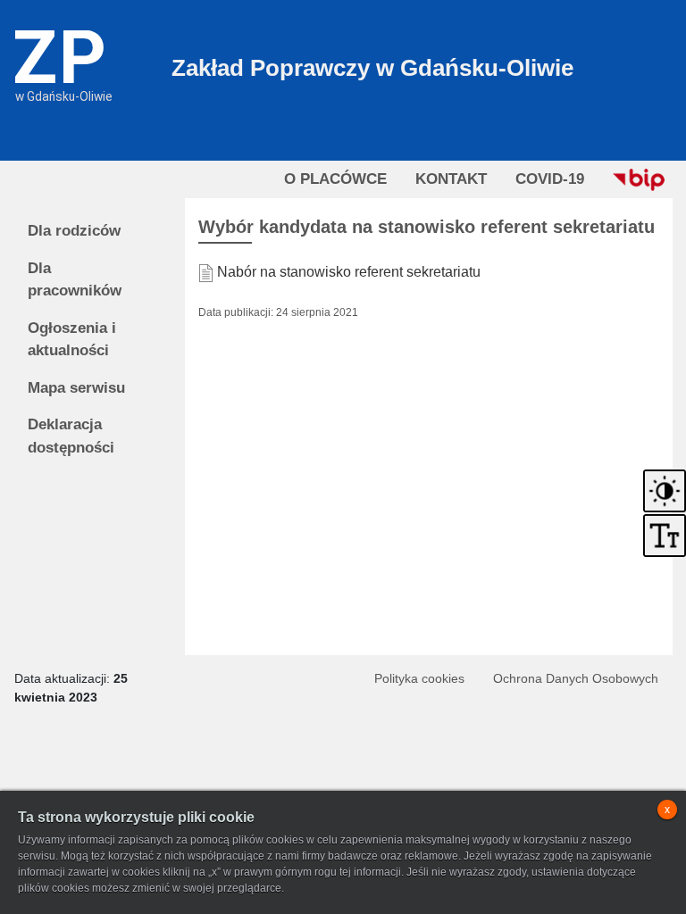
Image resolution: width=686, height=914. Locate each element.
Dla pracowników (74, 280)
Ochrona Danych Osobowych (575, 678)
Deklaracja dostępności (71, 436)
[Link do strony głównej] (63, 49)
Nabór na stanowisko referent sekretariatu (349, 271)
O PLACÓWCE (335, 178)
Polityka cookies (419, 678)
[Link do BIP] (638, 179)
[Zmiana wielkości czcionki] (664, 535)
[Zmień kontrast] (664, 489)
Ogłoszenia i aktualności (72, 340)
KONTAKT (451, 178)
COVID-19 (549, 178)
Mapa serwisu (76, 387)
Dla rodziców (74, 230)
